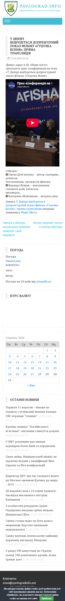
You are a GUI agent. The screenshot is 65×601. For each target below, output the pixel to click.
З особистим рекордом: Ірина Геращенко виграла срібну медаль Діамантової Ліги (29, 510)
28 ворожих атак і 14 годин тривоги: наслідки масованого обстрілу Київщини (31, 495)
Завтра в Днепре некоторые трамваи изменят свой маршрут (16, 229)
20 (32, 368)
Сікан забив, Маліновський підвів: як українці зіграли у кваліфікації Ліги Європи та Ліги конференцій (31, 461)
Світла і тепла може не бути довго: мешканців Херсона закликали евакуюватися (29, 525)
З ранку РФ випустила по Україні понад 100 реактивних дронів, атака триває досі (31, 555)
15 (47, 362)
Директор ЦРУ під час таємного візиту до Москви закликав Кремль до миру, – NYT (32, 480)
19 (25, 368)
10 (9, 362)
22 (47, 368)
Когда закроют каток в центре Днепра (47, 225)
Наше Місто (29, 212)
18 (17, 368)
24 (9, 374)
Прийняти (46, 598)
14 (39, 362)
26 (25, 374)
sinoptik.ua (43, 281)
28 (39, 374)
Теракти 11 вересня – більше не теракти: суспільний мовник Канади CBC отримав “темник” (31, 411)
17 (9, 368)
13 (32, 362)
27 (32, 374)
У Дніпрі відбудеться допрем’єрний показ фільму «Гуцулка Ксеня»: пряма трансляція (32, 205)
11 (17, 362)
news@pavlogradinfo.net (19, 583)
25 (17, 374)
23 (55, 368)
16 (55, 362)
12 (25, 362)
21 (39, 368)
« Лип (31, 385)
